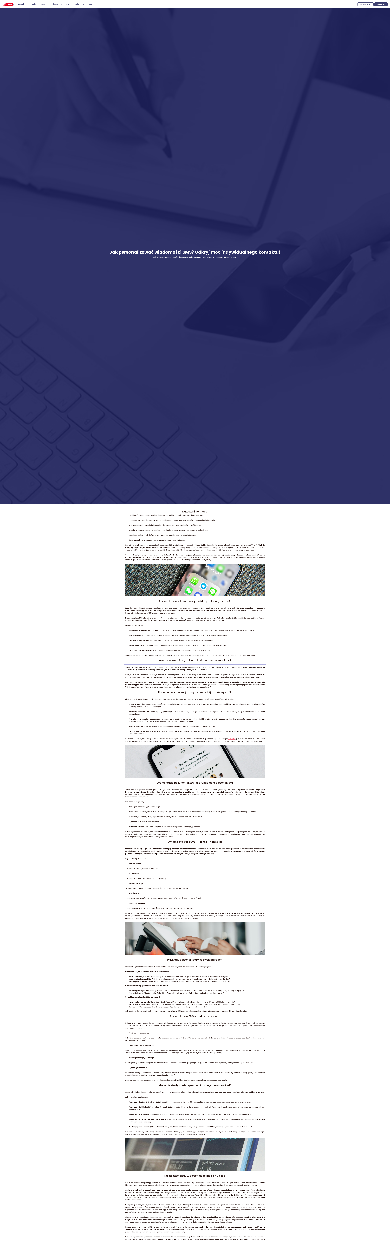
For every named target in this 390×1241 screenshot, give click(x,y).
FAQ (67, 4)
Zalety (34, 4)
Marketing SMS (56, 4)
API (84, 4)
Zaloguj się (381, 4)
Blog (90, 4)
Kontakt (76, 4)
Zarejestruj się (365, 4)
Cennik (43, 4)
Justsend (231, 739)
